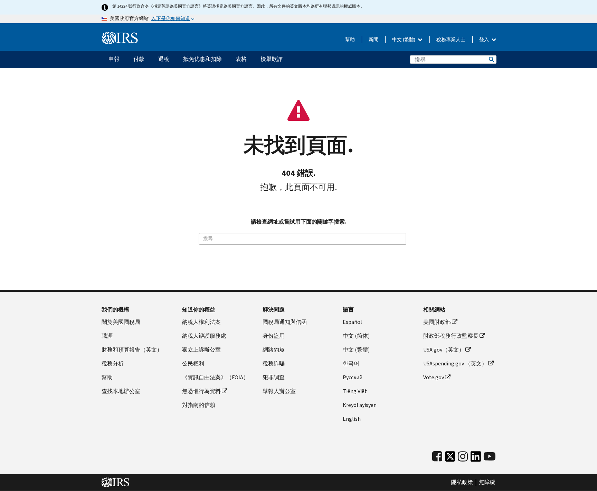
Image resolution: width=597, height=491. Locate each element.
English (352, 418)
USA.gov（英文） (443, 349)
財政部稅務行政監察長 (450, 335)
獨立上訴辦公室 (201, 349)
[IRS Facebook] (437, 456)
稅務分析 (113, 363)
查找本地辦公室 (121, 391)
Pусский (352, 377)
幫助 (350, 39)
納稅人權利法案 (201, 322)
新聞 (373, 39)
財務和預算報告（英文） (132, 349)
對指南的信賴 (198, 405)
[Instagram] (463, 456)
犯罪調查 (274, 377)
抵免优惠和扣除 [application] (202, 59)
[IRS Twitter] (450, 458)
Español (352, 322)
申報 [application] (114, 59)
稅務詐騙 (274, 363)
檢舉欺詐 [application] (271, 59)
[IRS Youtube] (489, 456)
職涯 (107, 335)
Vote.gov (433, 377)
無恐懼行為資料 (201, 391)
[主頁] (120, 38)
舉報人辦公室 (279, 391)
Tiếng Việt (355, 391)
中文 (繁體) (404, 39)
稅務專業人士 (450, 39)
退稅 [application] (163, 59)
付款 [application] (138, 59)
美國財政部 (437, 322)
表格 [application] (241, 59)
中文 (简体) (356, 335)
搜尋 (491, 59)
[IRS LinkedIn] (476, 458)
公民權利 (193, 363)
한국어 (351, 363)
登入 (484, 39)
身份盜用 (274, 335)
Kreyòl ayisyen (360, 405)
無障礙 (487, 482)
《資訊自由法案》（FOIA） (215, 377)
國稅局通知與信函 (285, 322)
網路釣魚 (274, 349)
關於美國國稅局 (121, 322)
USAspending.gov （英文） (455, 363)
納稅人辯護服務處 (204, 335)
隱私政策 (462, 482)
